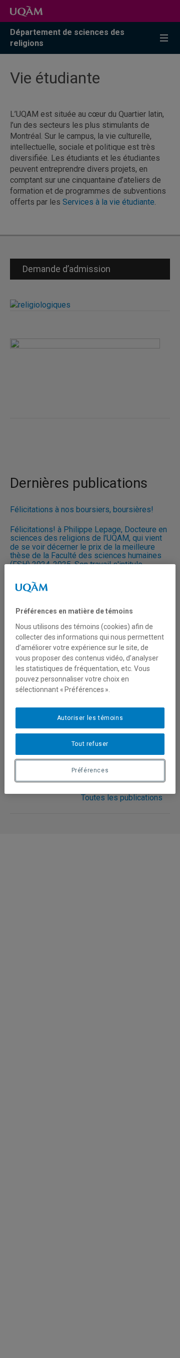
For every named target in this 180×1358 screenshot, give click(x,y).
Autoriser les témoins (90, 717)
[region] (90, 679)
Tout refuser (90, 743)
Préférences (90, 770)
